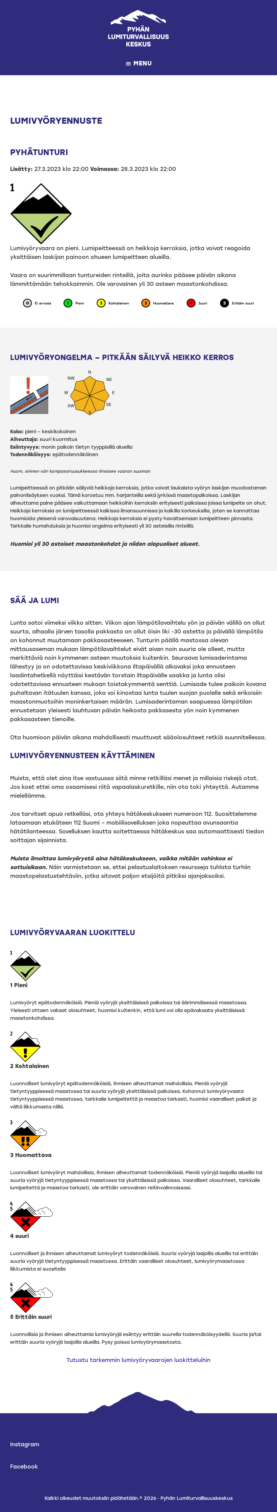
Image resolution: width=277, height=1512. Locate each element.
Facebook (24, 1466)
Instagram (24, 1444)
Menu (142, 63)
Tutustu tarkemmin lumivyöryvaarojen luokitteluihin (138, 1360)
